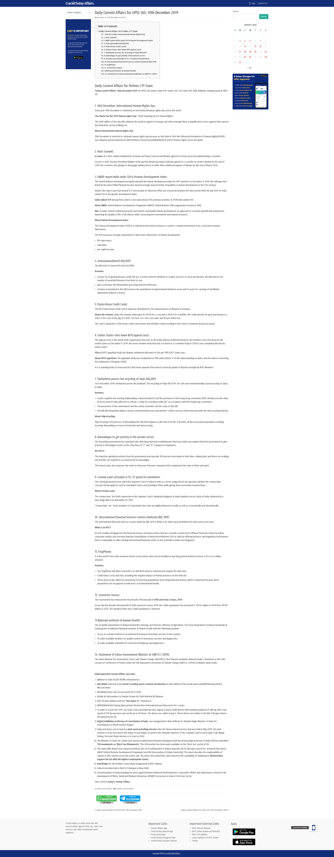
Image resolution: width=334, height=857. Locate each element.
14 (260, 46)
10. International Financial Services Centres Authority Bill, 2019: (131, 62)
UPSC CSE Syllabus (200, 834)
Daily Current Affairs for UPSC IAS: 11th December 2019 (204, 810)
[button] (313, 827)
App (252, 3)
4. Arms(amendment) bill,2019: (116, 43)
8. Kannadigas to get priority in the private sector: (124, 55)
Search (235, 11)
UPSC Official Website (201, 828)
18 (245, 51)
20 (255, 51)
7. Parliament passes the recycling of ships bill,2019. (125, 52)
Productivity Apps (158, 834)
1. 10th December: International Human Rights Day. (124, 34)
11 (245, 46)
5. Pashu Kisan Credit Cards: (115, 46)
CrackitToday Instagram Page (163, 837)
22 (266, 51)
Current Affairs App (159, 828)
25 (245, 57)
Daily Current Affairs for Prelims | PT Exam (118, 31)
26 (250, 57)
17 (240, 51)
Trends (195, 840)
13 (255, 46)
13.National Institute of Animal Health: (120, 71)
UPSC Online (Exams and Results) (206, 831)
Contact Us (262, 3)
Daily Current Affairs (104, 789)
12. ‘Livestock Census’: (113, 68)
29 (266, 57)
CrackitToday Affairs (80, 3)
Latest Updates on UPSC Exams (205, 837)
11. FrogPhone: (110, 65)
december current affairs (124, 789)
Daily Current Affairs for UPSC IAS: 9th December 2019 (119, 810)
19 (250, 51)
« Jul (249, 67)
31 (240, 62)
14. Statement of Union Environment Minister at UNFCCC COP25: (131, 74)
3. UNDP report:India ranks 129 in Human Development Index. (128, 40)
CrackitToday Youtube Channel (164, 840)
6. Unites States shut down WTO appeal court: (122, 49)
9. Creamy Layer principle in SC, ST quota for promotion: (127, 58)
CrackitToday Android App (162, 831)
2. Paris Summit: (110, 37)
